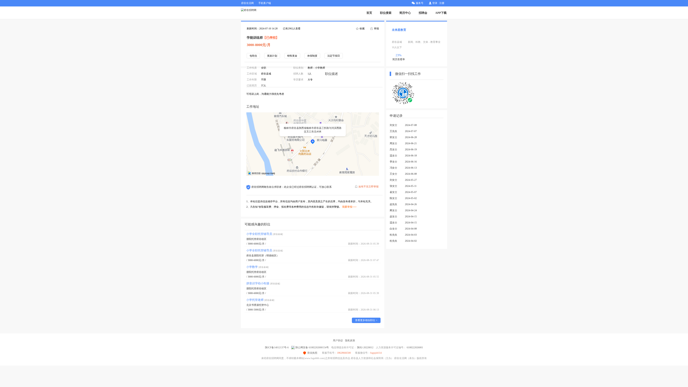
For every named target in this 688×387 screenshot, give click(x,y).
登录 (434, 3)
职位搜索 (385, 12)
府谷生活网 (247, 3)
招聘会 (423, 12)
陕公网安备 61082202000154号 (312, 347)
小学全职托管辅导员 (264, 233)
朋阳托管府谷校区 (256, 239)
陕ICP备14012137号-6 (277, 347)
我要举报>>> (349, 207)
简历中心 (405, 12)
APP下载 (441, 12)
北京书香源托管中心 (257, 305)
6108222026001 (415, 347)
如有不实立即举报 (369, 186)
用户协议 (338, 340)
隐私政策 (350, 340)
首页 (369, 12)
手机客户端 (264, 3)
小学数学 (257, 266)
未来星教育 (399, 29)
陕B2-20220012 (365, 347)
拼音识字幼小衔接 (263, 283)
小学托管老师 (260, 299)
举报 (376, 28)
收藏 (362, 28)
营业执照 (312, 353)
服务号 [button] (419, 3)
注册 (441, 3)
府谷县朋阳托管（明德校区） (262, 255)
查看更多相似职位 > (366, 320)
